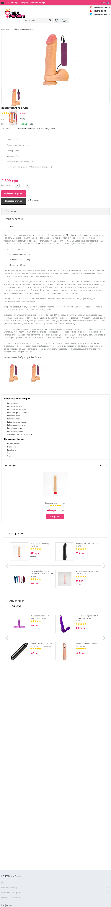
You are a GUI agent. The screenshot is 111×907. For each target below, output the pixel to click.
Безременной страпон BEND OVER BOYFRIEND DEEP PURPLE (87, 618)
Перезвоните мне (13, 201)
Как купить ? (11, 3)
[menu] (2, 3)
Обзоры (42, 3)
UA (101, 3)
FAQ (2, 883)
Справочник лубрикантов (10, 897)
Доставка (20, 3)
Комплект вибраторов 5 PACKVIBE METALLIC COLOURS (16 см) (41, 574)
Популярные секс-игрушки (11, 893)
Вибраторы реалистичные (23, 29)
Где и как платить (31, 3)
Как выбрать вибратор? (9, 888)
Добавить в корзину (13, 194)
